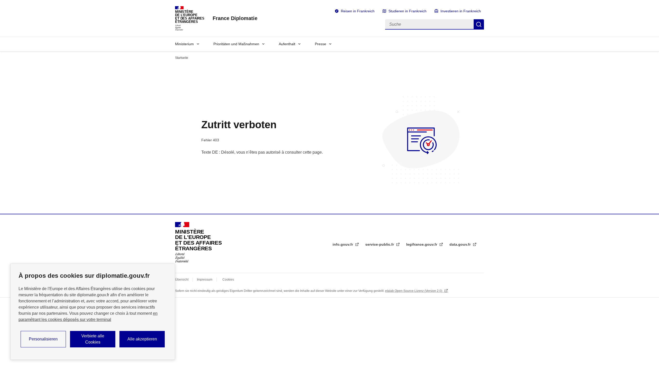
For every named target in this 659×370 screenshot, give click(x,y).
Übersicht (181, 279)
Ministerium (184, 44)
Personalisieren (43, 339)
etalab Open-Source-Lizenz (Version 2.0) (414, 291)
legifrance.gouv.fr (422, 244)
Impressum (204, 279)
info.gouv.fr (343, 244)
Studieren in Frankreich (407, 11)
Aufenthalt (287, 44)
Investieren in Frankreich (460, 11)
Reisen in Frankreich (358, 11)
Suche (479, 24)
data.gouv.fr (460, 244)
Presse (320, 44)
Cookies (228, 279)
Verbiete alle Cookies (92, 339)
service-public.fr (380, 244)
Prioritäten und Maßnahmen (236, 44)
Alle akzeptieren (142, 339)
